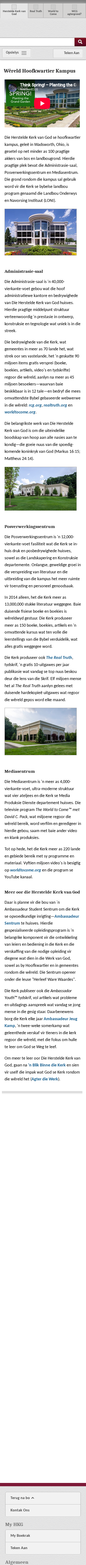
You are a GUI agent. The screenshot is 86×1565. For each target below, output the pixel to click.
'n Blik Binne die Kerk (47, 1065)
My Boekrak (20, 1536)
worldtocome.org (25, 870)
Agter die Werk (45, 1079)
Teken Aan (19, 1548)
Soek (80, 42)
